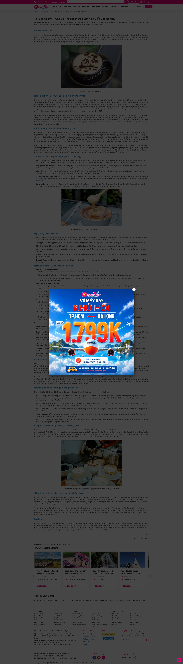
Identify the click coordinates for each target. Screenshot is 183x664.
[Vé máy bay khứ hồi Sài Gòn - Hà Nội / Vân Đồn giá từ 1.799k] (91, 332)
